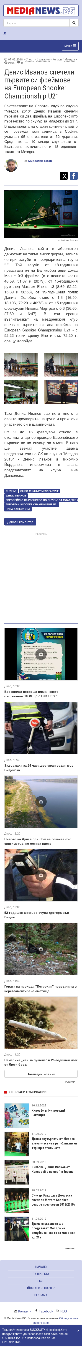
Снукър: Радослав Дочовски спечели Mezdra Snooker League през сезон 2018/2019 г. (54, 1200)
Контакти (24, 1311)
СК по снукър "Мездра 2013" (39, 491)
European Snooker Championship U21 (32, 504)
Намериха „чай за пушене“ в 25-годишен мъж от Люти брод (40, 1062)
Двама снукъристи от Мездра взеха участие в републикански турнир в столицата (54, 1143)
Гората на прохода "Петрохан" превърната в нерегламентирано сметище (40, 988)
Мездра (69, 59)
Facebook (46, 1311)
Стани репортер (43, 1288)
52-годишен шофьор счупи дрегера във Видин (36, 914)
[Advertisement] (41, 577)
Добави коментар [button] (20, 521)
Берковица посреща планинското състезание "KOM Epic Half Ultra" (31, 693)
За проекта (41, 1274)
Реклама (41, 1295)
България (43, 59)
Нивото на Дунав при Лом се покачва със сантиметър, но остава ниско (37, 841)
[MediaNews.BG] (41, 11)
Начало (41, 1267)
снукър (11, 491)
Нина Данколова (18, 509)
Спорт (30, 59)
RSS (63, 1311)
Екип (41, 1281)
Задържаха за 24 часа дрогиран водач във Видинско (39, 767)
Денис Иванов (16, 495)
